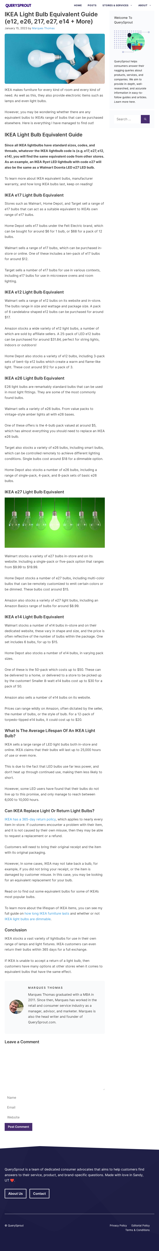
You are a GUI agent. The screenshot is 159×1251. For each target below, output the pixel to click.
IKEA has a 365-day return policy (30, 819)
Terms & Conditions (137, 1230)
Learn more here (124, 101)
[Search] (145, 119)
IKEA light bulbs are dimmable (28, 919)
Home (78, 5)
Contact (39, 1194)
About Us (15, 1194)
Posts (92, 5)
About (143, 5)
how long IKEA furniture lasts (47, 913)
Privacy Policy (118, 1225)
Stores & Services (115, 5)
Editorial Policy (141, 1225)
